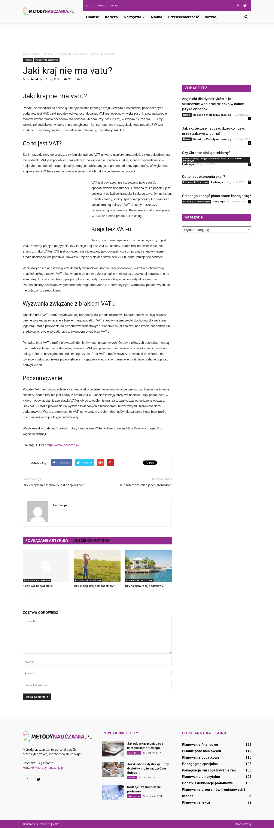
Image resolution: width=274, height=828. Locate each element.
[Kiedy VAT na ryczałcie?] (46, 566)
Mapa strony (243, 824)
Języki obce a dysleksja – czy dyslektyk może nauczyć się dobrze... (148, 768)
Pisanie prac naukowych (196, 201)
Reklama (102, 5)
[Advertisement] (137, 37)
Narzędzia (132, 17)
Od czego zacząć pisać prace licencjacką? (216, 196)
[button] (246, 17)
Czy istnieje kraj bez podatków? (94, 585)
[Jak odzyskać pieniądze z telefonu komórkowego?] (113, 748)
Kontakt (115, 5)
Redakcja (36, 79)
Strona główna (31, 53)
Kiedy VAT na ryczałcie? (38, 585)
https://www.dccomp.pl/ (63, 445)
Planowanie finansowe (195, 182)
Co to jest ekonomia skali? (203, 176)
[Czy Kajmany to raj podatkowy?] (148, 566)
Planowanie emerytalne (201, 777)
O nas (89, 5)
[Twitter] (245, 6)
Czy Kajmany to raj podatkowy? (144, 585)
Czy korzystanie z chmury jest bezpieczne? (53, 485)
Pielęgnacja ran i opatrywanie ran (209, 770)
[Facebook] (238, 6)
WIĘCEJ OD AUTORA (91, 540)
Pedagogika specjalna (200, 764)
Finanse (92, 17)
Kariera (111, 17)
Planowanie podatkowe (46, 59)
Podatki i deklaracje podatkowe (207, 783)
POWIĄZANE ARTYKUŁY (46, 540)
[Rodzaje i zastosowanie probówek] (113, 792)
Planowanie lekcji (196, 802)
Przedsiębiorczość (183, 17)
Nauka (156, 17)
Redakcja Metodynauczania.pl (212, 114)
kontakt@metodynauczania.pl (43, 767)
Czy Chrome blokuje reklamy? (206, 153)
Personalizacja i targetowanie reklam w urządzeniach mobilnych (212, 159)
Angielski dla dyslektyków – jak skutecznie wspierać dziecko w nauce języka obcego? (213, 104)
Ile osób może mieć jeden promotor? (145, 485)
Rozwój (211, 17)
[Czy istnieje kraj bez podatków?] (97, 566)
